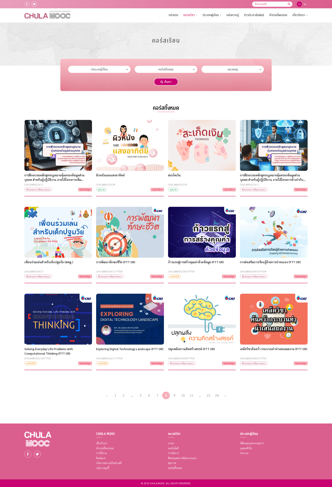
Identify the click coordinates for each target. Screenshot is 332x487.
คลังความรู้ (233, 15)
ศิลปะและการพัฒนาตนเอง (182, 458)
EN (305, 4)
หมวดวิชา (189, 15)
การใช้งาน (101, 453)
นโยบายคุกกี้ (102, 468)
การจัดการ (173, 453)
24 (217, 395)
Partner (244, 453)
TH (299, 4)
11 (191, 395)
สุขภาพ (172, 463)
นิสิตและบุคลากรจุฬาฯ (252, 443)
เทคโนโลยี (173, 448)
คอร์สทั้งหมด (175, 468)
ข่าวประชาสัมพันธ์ (254, 15)
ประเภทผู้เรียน (211, 15)
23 (208, 395)
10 (183, 395)
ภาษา (171, 443)
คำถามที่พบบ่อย (278, 15)
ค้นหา (168, 82)
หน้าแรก (173, 15)
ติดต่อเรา (101, 458)
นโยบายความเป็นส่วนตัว (109, 463)
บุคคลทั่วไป (246, 448)
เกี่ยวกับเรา (298, 15)
